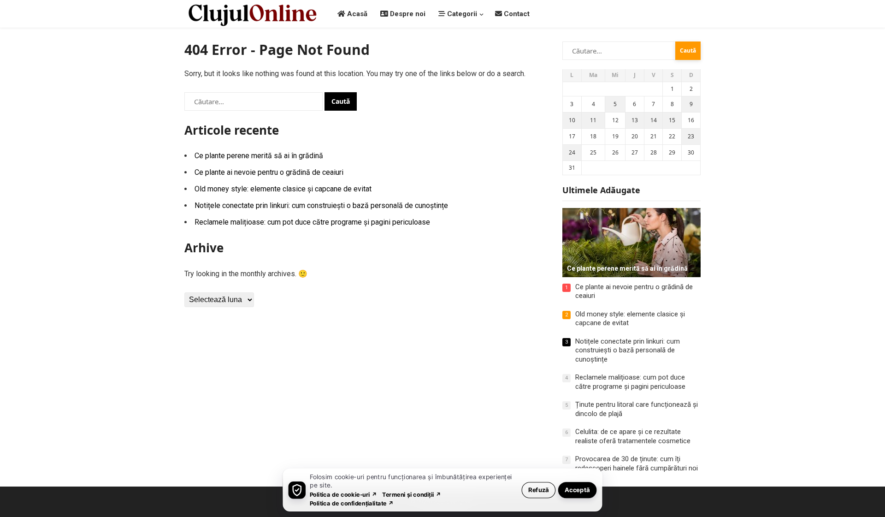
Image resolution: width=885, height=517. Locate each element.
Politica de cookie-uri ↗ (343, 494)
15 (672, 120)
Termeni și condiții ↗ (411, 494)
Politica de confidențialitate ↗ (352, 502)
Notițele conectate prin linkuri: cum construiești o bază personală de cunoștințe (321, 205)
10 (572, 120)
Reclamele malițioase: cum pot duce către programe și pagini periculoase (312, 222)
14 (653, 120)
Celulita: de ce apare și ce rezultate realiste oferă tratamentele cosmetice (632, 436)
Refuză (538, 489)
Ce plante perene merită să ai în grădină (259, 155)
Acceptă (577, 489)
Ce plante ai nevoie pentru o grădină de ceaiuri (269, 172)
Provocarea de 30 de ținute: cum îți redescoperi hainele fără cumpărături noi (636, 463)
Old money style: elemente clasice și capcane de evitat (283, 188)
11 (593, 120)
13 (634, 120)
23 (691, 136)
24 (572, 152)
